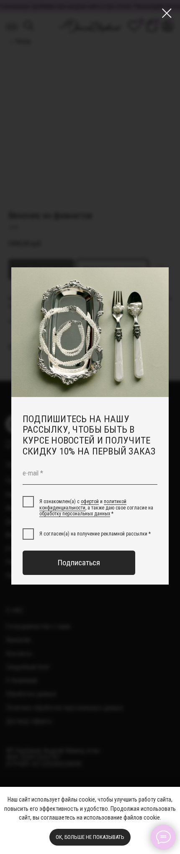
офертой (90, 501)
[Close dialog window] (167, 13)
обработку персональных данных (74, 514)
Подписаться (78, 562)
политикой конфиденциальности (82, 505)
